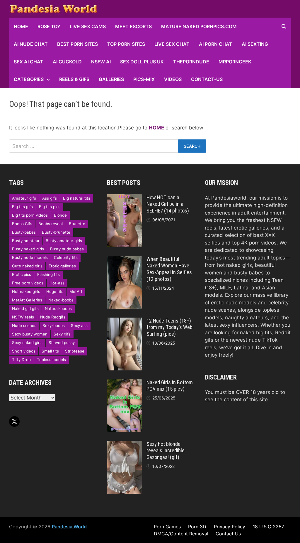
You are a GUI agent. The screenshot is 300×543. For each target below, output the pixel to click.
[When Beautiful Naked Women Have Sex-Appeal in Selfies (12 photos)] (124, 259)
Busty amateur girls (64, 240)
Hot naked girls (26, 291)
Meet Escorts (133, 26)
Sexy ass (79, 325)
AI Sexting (255, 44)
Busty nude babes (67, 249)
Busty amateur (26, 240)
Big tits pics (49, 206)
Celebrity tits (66, 257)
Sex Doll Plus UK (142, 62)
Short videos (23, 351)
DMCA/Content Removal (181, 534)
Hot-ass (57, 283)
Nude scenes (24, 325)
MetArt (75, 291)
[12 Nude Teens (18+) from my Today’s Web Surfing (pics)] (124, 321)
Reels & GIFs (74, 79)
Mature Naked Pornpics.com (199, 26)
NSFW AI (101, 62)
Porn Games (167, 526)
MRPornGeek (235, 62)
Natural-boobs (58, 308)
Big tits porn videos (30, 215)
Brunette (77, 223)
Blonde (60, 215)
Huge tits (54, 291)
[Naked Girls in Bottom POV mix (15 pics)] (124, 383)
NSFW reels (23, 317)
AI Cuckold (67, 62)
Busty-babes (24, 232)
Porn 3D (197, 526)
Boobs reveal (50, 223)
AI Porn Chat (215, 44)
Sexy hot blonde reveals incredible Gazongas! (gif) (165, 451)
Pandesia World (69, 526)
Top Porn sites (126, 44)
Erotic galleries (62, 266)
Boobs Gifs (22, 223)
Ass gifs (49, 198)
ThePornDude (191, 62)
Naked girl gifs (25, 308)
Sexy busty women (29, 334)
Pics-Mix (144, 79)
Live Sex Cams (88, 26)
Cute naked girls (27, 266)
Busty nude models (30, 257)
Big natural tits (76, 198)
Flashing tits (48, 274)
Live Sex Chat (172, 44)
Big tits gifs (22, 206)
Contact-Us (207, 79)
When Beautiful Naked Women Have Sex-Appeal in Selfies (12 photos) (169, 269)
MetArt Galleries (27, 300)
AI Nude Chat (31, 44)
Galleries (111, 79)
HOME (21, 26)
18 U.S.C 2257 (268, 526)
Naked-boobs (61, 300)
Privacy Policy (229, 526)
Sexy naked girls (27, 342)
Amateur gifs (24, 198)
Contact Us (228, 534)
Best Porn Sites (77, 44)
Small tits (50, 351)
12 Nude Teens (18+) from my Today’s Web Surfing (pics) (169, 327)
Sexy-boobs (53, 325)
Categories (29, 79)
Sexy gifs (62, 334)
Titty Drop (21, 359)
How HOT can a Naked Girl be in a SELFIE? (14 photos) (167, 204)
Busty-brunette (56, 232)
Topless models (51, 359)
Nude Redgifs (52, 317)
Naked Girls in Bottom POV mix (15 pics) (169, 385)
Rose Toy (49, 26)
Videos (173, 79)
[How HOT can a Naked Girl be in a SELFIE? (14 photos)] (124, 198)
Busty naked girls (28, 249)
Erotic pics (21, 274)
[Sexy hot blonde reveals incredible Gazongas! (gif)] (124, 444)
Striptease (74, 351)
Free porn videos (27, 283)
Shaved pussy (62, 342)
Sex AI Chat (28, 62)
